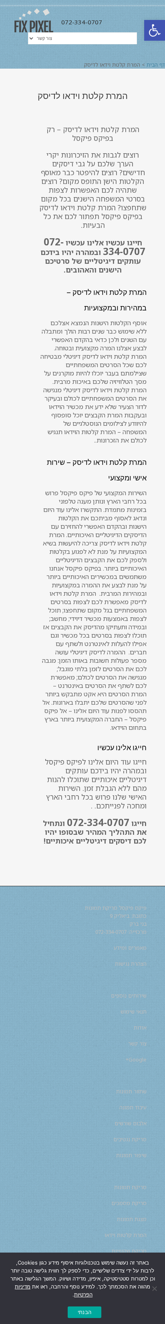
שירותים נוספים (129, 995)
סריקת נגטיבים (130, 1139)
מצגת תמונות (132, 1219)
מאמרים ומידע (130, 947)
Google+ (136, 1059)
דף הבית (156, 64)
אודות (140, 1027)
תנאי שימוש (134, 1011)
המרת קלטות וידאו (126, 1235)
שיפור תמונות (131, 1155)
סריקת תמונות (130, 1187)
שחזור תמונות (131, 1091)
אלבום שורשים (131, 1123)
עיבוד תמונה (133, 1107)
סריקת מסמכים (129, 1203)
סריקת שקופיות (129, 1251)
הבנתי (84, 1312)
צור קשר (137, 1043)
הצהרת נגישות (131, 963)
